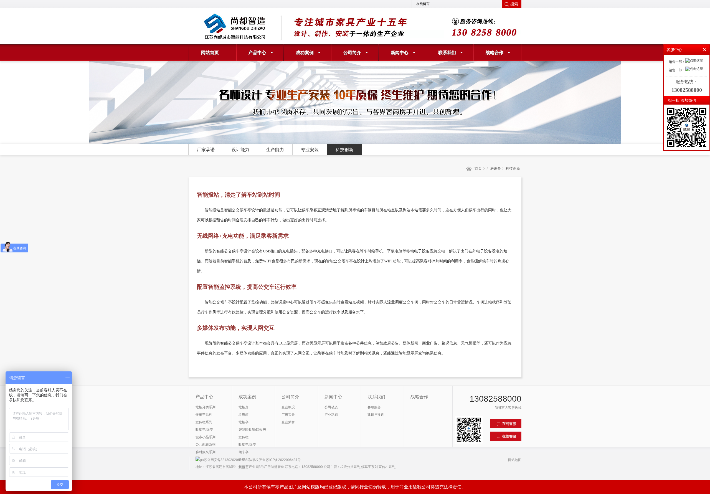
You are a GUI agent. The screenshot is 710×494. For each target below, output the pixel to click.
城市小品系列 (205, 437)
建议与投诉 (375, 415)
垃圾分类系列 (205, 407)
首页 (478, 168)
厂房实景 (288, 415)
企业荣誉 (288, 422)
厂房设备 (493, 168)
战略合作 (494, 52)
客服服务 (374, 407)
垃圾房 (243, 407)
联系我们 (447, 52)
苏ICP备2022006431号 (283, 460)
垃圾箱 (243, 415)
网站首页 (210, 52)
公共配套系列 (205, 445)
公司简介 (352, 52)
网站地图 (514, 460)
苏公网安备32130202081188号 (227, 460)
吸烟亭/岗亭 (204, 430)
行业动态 (331, 415)
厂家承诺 (206, 149)
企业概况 (288, 407)
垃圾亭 (243, 422)
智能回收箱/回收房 (252, 430)
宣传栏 (243, 437)
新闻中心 (400, 52)
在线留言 (423, 4)
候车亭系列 (204, 415)
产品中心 (257, 52)
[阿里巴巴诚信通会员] (446, 24)
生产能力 (275, 149)
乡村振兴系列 (205, 452)
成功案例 (305, 52)
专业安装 (310, 149)
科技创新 (344, 149)
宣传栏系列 (204, 422)
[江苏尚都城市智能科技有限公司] (255, 26)
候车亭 (243, 452)
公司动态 (331, 407)
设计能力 (240, 149)
